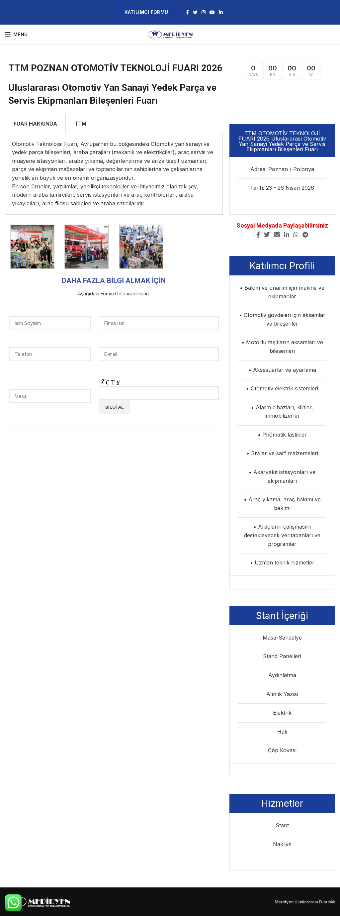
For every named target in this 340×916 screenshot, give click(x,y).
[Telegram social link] (305, 235)
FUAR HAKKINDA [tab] (35, 123)
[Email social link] (277, 235)
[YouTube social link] (212, 12)
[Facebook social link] (187, 12)
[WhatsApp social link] (295, 235)
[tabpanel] (114, 174)
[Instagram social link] (204, 12)
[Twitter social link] (195, 12)
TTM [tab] (80, 123)
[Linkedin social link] (221, 12)
